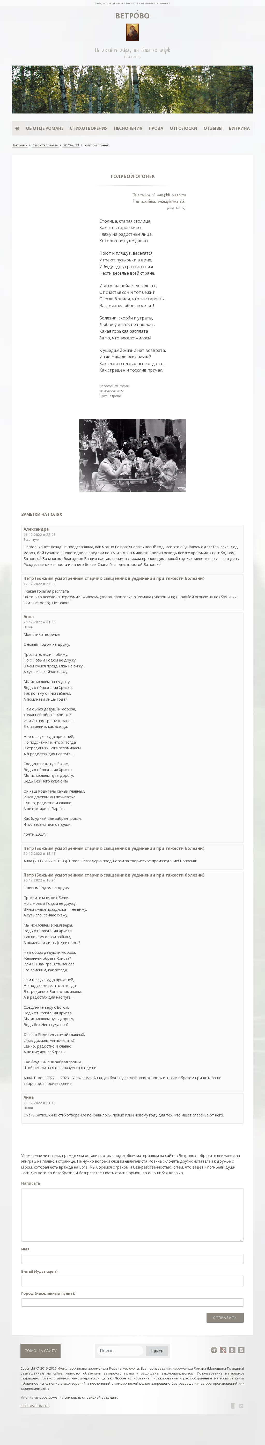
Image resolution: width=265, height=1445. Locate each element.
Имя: (26, 1249)
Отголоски (183, 128)
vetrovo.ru (131, 1368)
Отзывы (213, 128)
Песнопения (128, 128)
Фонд (62, 1368)
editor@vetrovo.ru (34, 1405)
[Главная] (17, 128)
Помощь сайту (40, 1350)
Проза (156, 128)
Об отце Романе (44, 128)
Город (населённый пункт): (48, 1293)
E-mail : (39, 1271)
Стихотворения (89, 128)
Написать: (31, 1183)
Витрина (239, 128)
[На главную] (132, 3)
